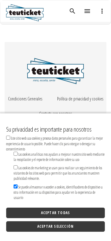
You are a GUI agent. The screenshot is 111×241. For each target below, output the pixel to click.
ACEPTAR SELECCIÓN (55, 226)
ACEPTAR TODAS (55, 212)
